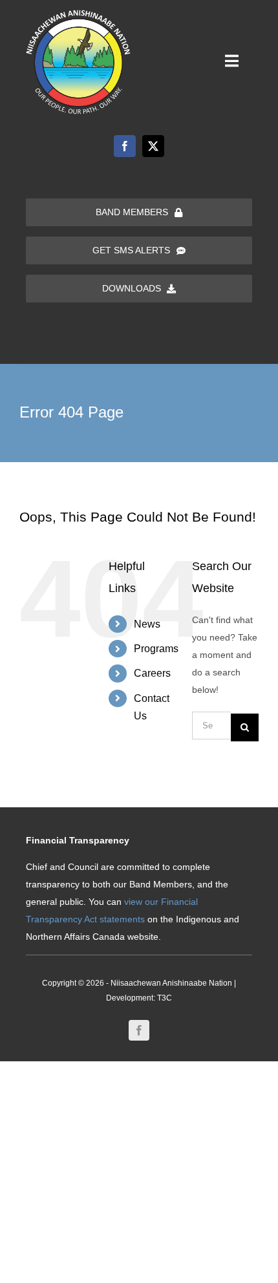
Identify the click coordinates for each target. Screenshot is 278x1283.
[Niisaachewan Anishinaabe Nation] (78, 14)
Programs (156, 648)
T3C (164, 997)
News (147, 624)
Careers (152, 673)
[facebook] (125, 146)
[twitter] (153, 146)
